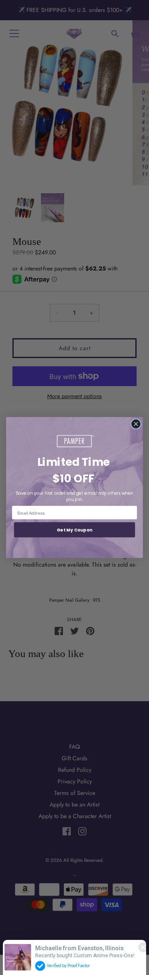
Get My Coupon (75, 530)
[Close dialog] (135, 424)
